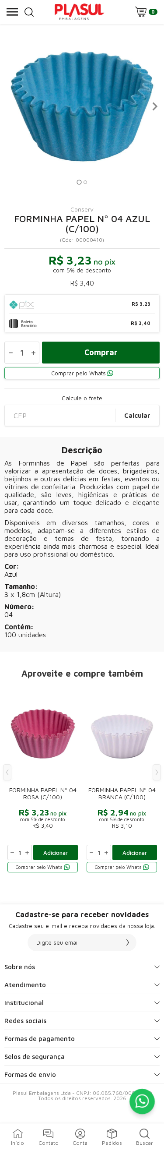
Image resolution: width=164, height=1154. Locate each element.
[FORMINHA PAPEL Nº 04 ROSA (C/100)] (42, 779)
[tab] (79, 182)
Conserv (82, 209)
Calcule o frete (82, 398)
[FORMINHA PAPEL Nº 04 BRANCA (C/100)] (122, 779)
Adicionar (55, 852)
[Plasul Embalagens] (80, 12)
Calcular (137, 415)
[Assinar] (127, 942)
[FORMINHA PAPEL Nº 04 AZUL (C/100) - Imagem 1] (82, 106)
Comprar (101, 352)
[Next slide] (154, 106)
